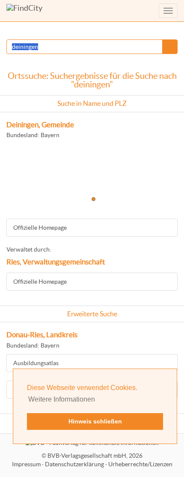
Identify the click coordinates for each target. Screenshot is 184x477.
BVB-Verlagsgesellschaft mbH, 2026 (94, 455)
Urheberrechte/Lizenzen (140, 464)
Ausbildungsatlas (36, 363)
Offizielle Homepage (40, 227)
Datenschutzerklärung (74, 464)
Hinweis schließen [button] (95, 421)
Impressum (26, 464)
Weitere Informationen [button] (61, 399)
